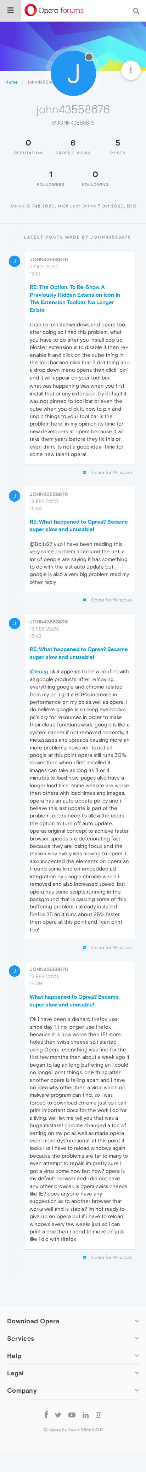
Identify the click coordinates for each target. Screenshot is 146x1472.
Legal (15, 1373)
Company (22, 1390)
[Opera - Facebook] (46, 1414)
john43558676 (49, 259)
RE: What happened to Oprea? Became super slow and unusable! (79, 525)
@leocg (39, 671)
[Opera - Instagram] (98, 1415)
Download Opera (33, 1321)
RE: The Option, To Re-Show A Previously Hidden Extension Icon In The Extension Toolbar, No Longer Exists (75, 298)
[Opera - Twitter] (58, 1415)
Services (20, 1338)
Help (14, 1355)
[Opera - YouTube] (72, 1415)
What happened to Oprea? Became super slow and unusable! (74, 1000)
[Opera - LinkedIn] (85, 1415)
